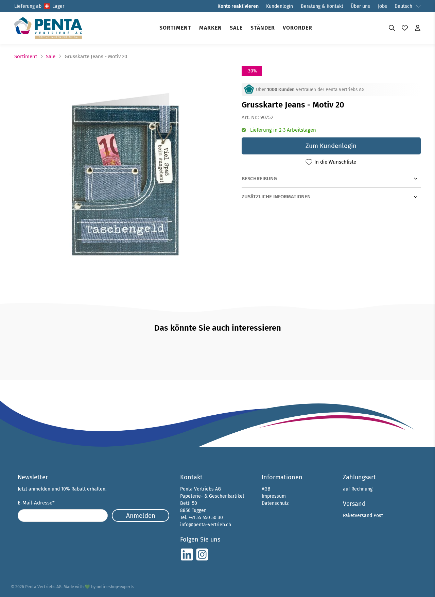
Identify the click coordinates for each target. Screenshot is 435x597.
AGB (266, 489)
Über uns (360, 6)
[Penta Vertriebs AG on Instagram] (202, 560)
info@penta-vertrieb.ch (205, 525)
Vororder (297, 27)
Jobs (382, 6)
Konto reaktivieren (238, 6)
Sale (236, 27)
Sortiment (175, 27)
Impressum (274, 496)
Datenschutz (275, 503)
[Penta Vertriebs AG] (48, 28)
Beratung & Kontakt (322, 6)
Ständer (262, 27)
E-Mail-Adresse (36, 503)
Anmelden (140, 515)
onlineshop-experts (115, 586)
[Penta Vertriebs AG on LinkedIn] (187, 560)
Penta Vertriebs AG (43, 586)
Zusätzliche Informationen (276, 197)
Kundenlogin (279, 6)
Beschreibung (259, 179)
